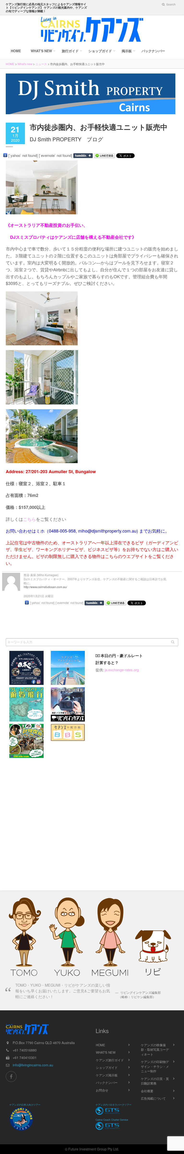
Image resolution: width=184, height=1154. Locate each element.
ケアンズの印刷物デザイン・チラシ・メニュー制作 (155, 1066)
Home (16, 50)
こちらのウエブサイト (126, 556)
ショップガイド (100, 50)
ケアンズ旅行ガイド (110, 1060)
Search (171, 4)
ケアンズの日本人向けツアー (24, 1104)
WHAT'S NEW (105, 1052)
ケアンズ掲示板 (107, 1075)
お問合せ (102, 1090)
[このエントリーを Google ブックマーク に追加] (5, 155)
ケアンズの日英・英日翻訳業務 (155, 1081)
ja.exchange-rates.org (122, 669)
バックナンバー (153, 50)
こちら (29, 519)
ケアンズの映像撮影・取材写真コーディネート (155, 1050)
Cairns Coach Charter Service (112, 1119)
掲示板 (127, 50)
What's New (41, 50)
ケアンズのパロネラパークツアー (114, 1104)
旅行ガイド (70, 50)
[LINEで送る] (104, 155)
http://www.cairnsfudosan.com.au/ (45, 587)
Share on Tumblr (83, 155)
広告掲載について (153, 1098)
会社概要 (147, 1091)
